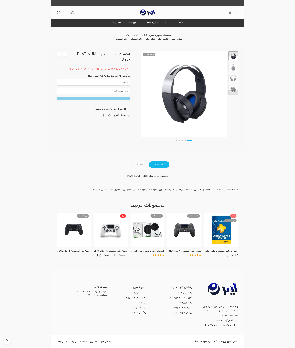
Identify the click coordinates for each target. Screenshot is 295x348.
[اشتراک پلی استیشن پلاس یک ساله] (221, 230)
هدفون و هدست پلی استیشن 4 (105, 189)
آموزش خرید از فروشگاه (181, 297)
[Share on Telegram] (109, 115)
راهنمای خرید (106, 341)
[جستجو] (59, 12)
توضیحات (159, 164)
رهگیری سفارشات (150, 22)
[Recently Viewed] (7, 340)
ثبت (93, 99)
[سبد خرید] (65, 12)
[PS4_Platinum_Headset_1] (233, 56)
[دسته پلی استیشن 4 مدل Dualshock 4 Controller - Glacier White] (111, 230)
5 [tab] (176, 143)
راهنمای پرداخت (185, 302)
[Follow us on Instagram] (230, 12)
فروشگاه (169, 22)
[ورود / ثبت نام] (72, 12)
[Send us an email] (236, 12)
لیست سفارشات (138, 302)
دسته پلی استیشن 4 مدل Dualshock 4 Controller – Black (74, 251)
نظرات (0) (136, 164)
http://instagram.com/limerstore (221, 325)
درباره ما (132, 22)
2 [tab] (185, 143)
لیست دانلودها (139, 307)
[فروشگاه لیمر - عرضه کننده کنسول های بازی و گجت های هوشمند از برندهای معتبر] (147, 12)
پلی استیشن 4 (120, 39)
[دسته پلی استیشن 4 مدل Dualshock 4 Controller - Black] (74, 230)
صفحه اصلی (176, 39)
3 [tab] (182, 143)
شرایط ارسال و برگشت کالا (180, 307)
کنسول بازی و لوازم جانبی (156, 39)
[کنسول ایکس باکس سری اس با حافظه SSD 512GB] (147, 230)
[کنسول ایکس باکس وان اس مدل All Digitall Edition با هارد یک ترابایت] (65, 54)
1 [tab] (189, 143)
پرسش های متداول (183, 312)
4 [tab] (179, 143)
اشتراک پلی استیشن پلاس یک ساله (221, 251)
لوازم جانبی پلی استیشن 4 (133, 189)
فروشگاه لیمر (215, 341)
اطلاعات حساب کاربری (136, 297)
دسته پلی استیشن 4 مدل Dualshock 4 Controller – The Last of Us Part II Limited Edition (184, 251)
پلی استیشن (136, 39)
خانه (181, 22)
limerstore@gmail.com (227, 320)
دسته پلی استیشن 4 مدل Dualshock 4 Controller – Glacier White (111, 251)
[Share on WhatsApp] (103, 115)
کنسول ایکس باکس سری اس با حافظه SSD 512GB (147, 251)
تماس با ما (117, 22)
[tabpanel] (184, 95)
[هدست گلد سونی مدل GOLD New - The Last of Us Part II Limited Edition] (59, 54)
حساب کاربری (139, 292)
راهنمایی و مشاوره (183, 292)
